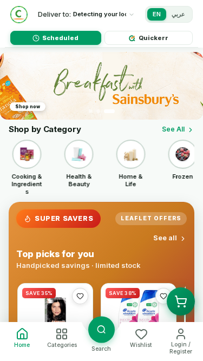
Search (101, 348)
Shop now (27, 106)
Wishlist (141, 345)
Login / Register (180, 348)
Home (22, 345)
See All (173, 129)
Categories (62, 345)
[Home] (19, 14)
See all (165, 238)
